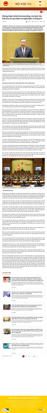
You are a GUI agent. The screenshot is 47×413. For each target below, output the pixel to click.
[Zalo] (43, 410)
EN (43, 11)
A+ (37, 11)
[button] (37, 356)
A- (35, 11)
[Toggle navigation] (3, 8)
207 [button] (34, 356)
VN (41, 11)
